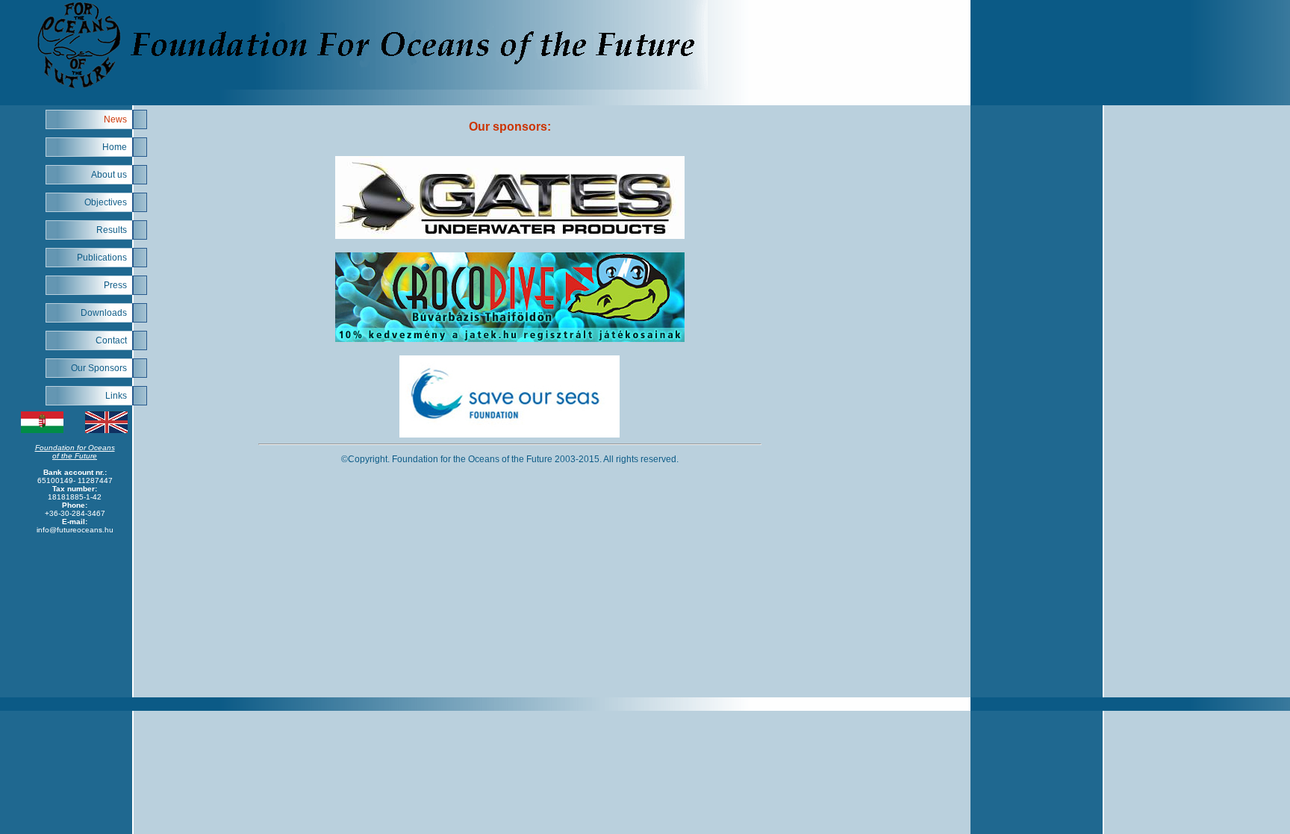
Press (115, 285)
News (115, 119)
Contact (111, 340)
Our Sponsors (99, 368)
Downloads (104, 313)
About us (109, 174)
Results (111, 230)
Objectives (105, 202)
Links (116, 395)
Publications (102, 257)
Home (114, 147)
